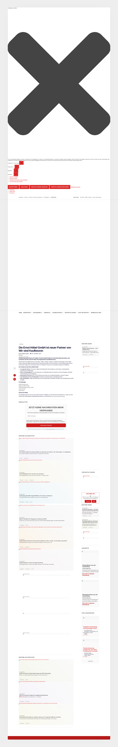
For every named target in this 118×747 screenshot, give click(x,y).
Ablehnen (24, 187)
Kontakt (26, 197)
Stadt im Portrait (83, 312)
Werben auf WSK (96, 312)
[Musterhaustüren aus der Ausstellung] (90, 586)
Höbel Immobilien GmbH (24, 385)
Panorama (21, 344)
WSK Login (53, 197)
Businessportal (58, 312)
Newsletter (21, 197)
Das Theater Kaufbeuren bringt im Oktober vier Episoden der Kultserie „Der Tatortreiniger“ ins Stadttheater (45, 452)
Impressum (11, 189)
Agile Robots (98, 197)
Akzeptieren (13, 187)
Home (20, 312)
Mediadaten (46, 197)
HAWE (86, 197)
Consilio (94, 197)
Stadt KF (90, 197)
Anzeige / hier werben (26, 596)
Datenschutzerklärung (50, 429)
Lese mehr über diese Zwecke (16, 181)
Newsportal (27, 312)
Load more (90, 661)
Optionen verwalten (13, 176)
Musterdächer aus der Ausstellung (89, 565)
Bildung (21, 480)
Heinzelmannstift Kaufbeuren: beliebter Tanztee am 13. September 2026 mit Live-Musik (40, 717)
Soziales (27, 701)
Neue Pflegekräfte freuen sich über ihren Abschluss (31, 473)
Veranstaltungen (70, 312)
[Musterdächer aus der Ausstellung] (90, 557)
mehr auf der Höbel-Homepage (58, 396)
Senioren (27, 723)
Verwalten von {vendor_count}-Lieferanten (18, 179)
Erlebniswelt (37, 312)
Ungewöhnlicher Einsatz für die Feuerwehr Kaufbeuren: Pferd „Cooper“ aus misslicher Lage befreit (43, 540)
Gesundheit (85, 354)
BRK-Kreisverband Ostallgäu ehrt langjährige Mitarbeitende (33, 695)
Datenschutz (12, 191)
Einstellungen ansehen (39, 187)
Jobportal (47, 312)
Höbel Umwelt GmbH (23, 384)
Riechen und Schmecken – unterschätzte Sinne (90, 349)
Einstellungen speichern (60, 187)
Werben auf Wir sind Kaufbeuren (36, 197)
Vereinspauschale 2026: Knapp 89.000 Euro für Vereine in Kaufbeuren (35, 495)
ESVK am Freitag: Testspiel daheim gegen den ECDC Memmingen (35, 673)
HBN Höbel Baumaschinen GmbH (26, 387)
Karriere (26, 480)
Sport (27, 525)
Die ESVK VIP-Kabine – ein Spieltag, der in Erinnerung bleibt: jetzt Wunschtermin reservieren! (90, 510)
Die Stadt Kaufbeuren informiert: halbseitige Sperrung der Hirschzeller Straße (90, 522)
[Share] (14, 379)
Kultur (21, 458)
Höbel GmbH (21, 390)
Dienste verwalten (13, 178)
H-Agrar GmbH (22, 388)
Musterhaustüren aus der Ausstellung (90, 595)
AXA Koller (82, 197)
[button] (58, 84)
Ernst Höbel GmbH (24, 353)
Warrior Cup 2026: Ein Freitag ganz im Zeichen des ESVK (33, 519)
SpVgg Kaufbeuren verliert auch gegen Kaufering (31, 562)
